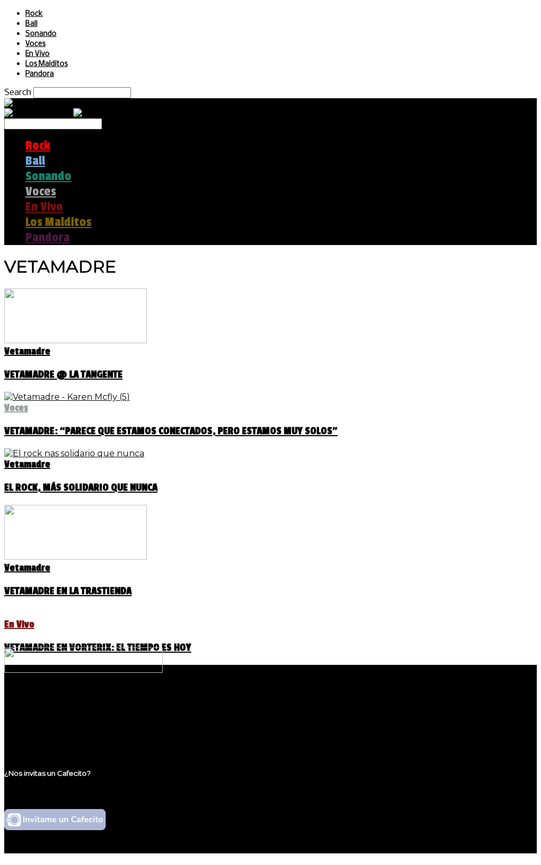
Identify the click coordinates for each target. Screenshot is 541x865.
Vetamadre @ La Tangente (63, 374)
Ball (31, 24)
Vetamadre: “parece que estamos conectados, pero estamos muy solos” (171, 431)
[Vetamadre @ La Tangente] (75, 340)
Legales (41, 714)
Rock (34, 14)
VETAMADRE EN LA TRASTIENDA (68, 591)
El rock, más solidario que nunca (80, 487)
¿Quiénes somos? (61, 704)
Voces (35, 44)
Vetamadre (27, 351)
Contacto (44, 734)
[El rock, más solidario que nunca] (74, 453)
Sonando (41, 34)
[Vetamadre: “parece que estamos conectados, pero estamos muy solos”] (67, 397)
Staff (35, 724)
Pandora (39, 74)
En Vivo (37, 54)
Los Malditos (46, 64)
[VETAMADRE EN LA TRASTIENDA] (75, 557)
